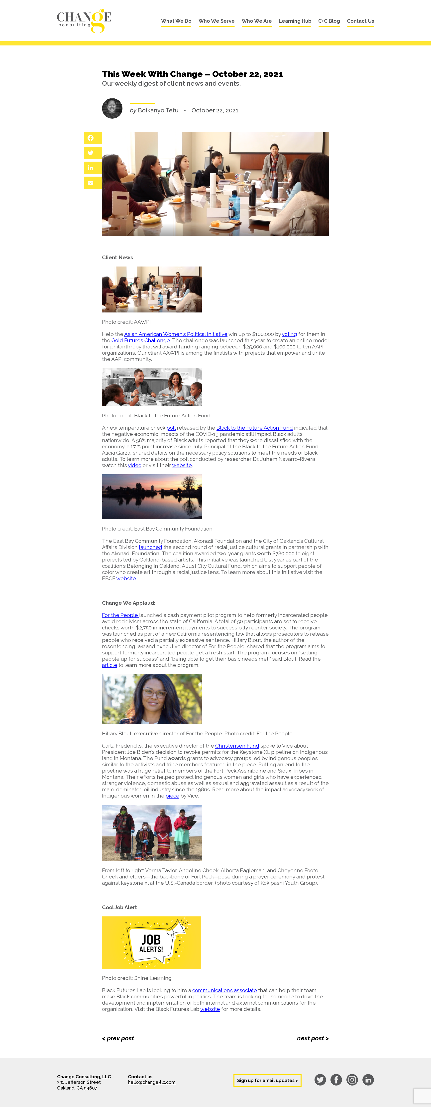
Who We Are (257, 21)
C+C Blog (329, 21)
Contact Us (360, 21)
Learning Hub (295, 21)
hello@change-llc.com (152, 1082)
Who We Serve (217, 21)
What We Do (176, 21)
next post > (313, 1038)
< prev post (118, 1038)
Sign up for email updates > (267, 1080)
